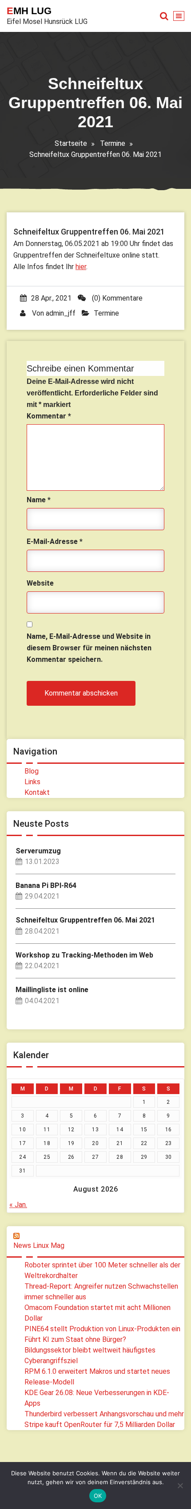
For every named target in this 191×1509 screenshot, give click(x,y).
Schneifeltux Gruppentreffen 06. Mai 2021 (85, 920)
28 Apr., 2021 (51, 298)
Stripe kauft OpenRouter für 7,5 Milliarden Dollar (99, 1424)
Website (40, 583)
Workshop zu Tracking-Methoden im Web (84, 955)
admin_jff (61, 313)
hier (81, 266)
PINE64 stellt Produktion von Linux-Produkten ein (102, 1329)
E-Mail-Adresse (55, 541)
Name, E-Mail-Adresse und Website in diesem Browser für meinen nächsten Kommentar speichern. (89, 648)
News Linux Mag (38, 1245)
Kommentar (49, 416)
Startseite (71, 143)
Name (39, 500)
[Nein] (179, 1485)
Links (32, 782)
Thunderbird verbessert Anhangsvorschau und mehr (104, 1414)
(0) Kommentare (116, 298)
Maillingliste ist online (52, 989)
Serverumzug (38, 851)
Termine (112, 143)
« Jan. (18, 1204)
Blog (31, 771)
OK (98, 1495)
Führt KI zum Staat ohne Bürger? (75, 1339)
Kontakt (37, 792)
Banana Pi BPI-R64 (46, 885)
